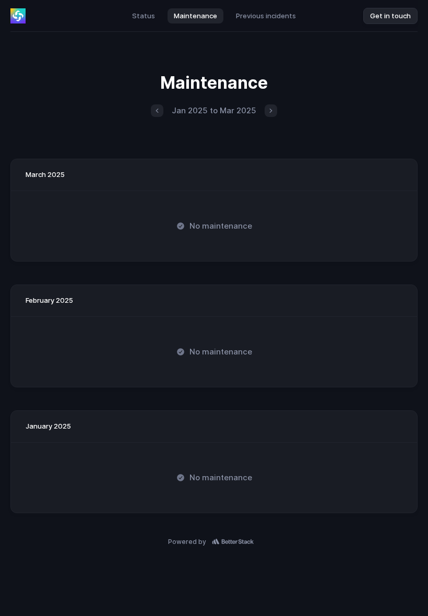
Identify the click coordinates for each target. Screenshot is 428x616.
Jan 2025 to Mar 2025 (214, 110)
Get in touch (390, 15)
